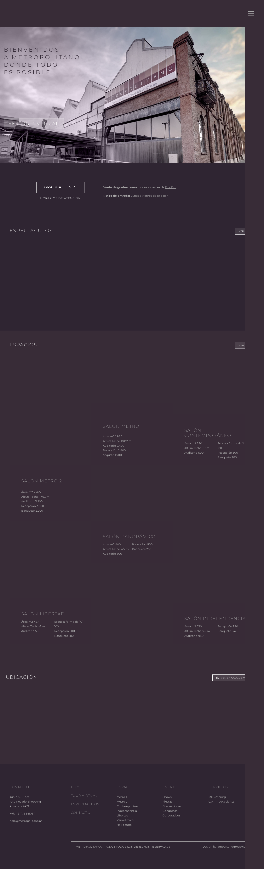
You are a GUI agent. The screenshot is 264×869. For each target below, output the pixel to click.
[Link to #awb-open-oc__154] (251, 13)
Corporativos (172, 815)
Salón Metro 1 (123, 426)
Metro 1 (122, 797)
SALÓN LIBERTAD (43, 613)
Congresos (170, 811)
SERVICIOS (218, 787)
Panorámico (125, 820)
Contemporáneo (128, 806)
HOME (76, 787)
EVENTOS (171, 787)
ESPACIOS (126, 787)
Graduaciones (172, 806)
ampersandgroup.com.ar (234, 846)
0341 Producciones (222, 801)
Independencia (127, 811)
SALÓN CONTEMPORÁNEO (207, 433)
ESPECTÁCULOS (85, 804)
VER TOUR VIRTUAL (34, 123)
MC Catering (217, 797)
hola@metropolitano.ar (26, 821)
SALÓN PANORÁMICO (129, 536)
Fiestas (167, 801)
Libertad (122, 815)
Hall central (125, 824)
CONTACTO (80, 813)
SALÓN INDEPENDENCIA (215, 618)
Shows (167, 797)
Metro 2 (122, 801)
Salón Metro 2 (41, 481)
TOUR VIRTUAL (84, 796)
